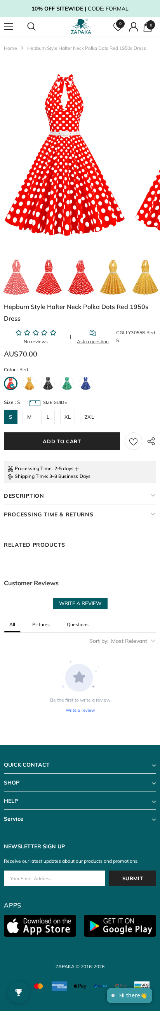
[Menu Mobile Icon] (8, 27)
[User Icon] (133, 27)
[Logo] (81, 27)
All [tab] (12, 624)
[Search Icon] (38, 27)
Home (10, 48)
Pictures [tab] (41, 624)
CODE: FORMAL (80, 8)
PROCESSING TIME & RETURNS (49, 514)
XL (67, 417)
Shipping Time (31, 476)
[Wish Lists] (133, 441)
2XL (89, 417)
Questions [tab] (78, 624)
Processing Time (33, 468)
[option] (64, 155)
